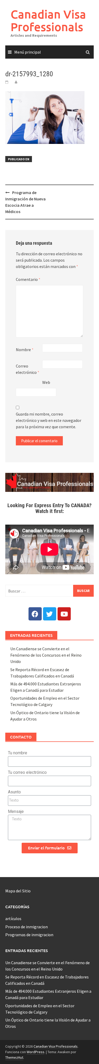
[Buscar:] (49, 591)
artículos (13, 918)
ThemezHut (14, 1057)
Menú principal (27, 52)
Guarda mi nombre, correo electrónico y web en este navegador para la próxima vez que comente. (48, 420)
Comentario (28, 279)
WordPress (35, 1051)
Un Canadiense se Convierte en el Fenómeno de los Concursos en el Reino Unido (46, 655)
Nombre (25, 349)
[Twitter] (49, 613)
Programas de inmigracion (29, 934)
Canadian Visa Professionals (48, 20)
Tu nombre (17, 752)
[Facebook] (35, 613)
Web (46, 382)
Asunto (14, 791)
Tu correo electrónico (27, 772)
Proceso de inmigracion (26, 926)
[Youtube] (64, 613)
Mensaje (16, 811)
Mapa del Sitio (18, 890)
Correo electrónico (27, 369)
